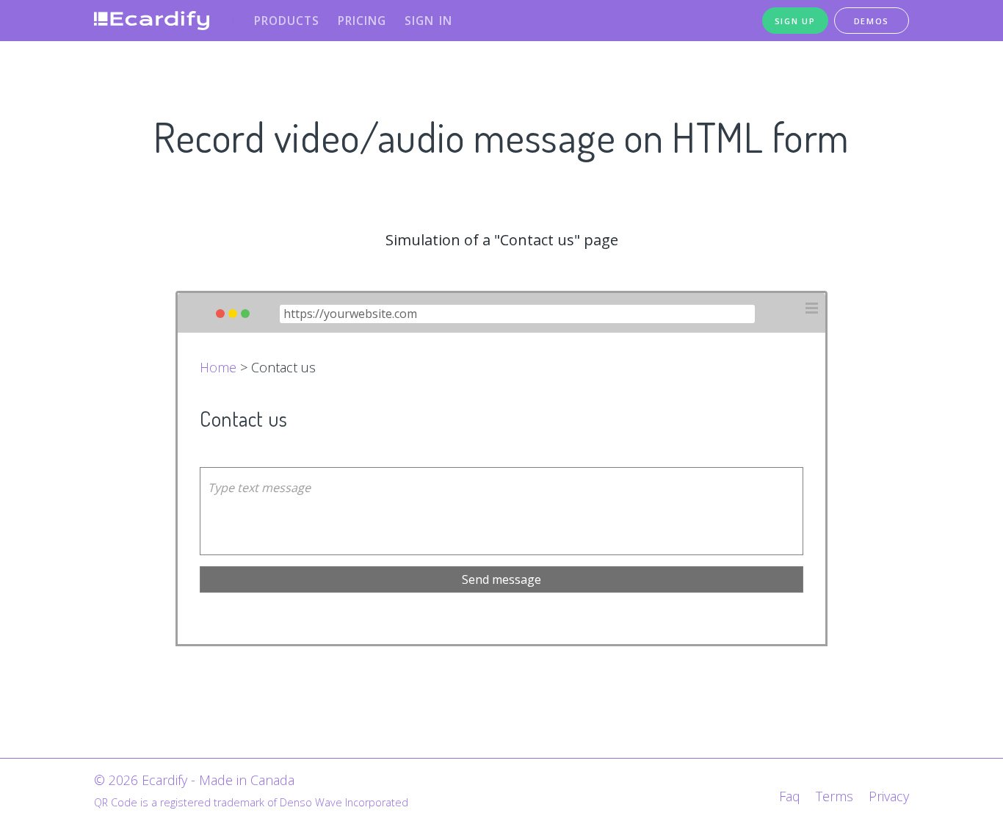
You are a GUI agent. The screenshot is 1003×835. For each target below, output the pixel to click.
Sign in (428, 20)
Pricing (362, 20)
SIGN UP (795, 20)
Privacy (889, 796)
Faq (789, 796)
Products (286, 20)
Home (218, 367)
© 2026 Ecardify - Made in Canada (194, 780)
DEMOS (872, 20)
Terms (834, 796)
